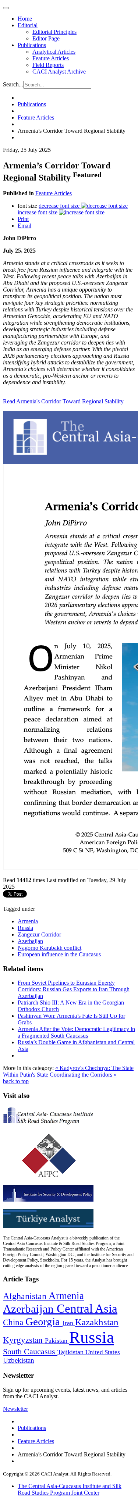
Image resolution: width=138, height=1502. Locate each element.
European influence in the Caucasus (59, 954)
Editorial (28, 25)
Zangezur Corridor (39, 934)
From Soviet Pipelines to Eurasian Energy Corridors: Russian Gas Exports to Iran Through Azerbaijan (74, 989)
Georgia (44, 1321)
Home (25, 18)
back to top (16, 1081)
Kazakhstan (96, 1322)
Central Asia (87, 1308)
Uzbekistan (18, 1360)
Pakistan (57, 1340)
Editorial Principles (54, 32)
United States (102, 1352)
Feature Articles (50, 58)
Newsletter (15, 1409)
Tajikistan (71, 1352)
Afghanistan (26, 1296)
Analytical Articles (53, 52)
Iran (69, 1323)
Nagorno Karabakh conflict (49, 948)
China (14, 1322)
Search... (13, 84)
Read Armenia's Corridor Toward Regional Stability (63, 401)
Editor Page (46, 38)
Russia (25, 928)
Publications (32, 45)
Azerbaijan (30, 941)
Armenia (28, 921)
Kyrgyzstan (24, 1340)
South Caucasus (30, 1351)
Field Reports (48, 65)
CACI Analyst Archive (59, 71)
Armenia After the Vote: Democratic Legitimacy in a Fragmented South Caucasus (76, 1032)
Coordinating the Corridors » (83, 1074)
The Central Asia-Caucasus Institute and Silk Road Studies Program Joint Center (69, 1489)
